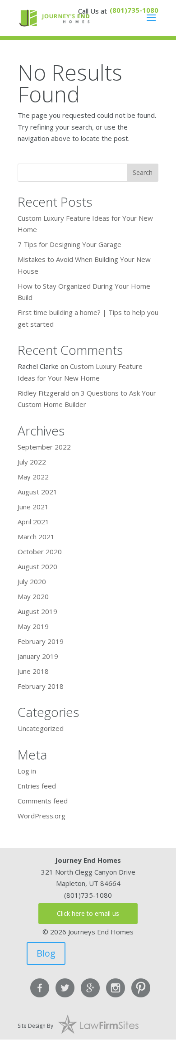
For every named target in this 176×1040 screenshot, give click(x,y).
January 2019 (38, 656)
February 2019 (41, 641)
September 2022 (44, 446)
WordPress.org (41, 815)
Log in (27, 770)
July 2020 (32, 581)
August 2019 (37, 611)
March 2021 (36, 536)
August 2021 (37, 491)
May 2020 (33, 596)
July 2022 (32, 461)
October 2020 (40, 551)
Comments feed (43, 800)
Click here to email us (88, 913)
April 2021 (33, 521)
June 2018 (33, 671)
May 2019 (33, 626)
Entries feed (37, 785)
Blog (46, 953)
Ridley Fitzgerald (43, 392)
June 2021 (33, 506)
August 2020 (37, 566)
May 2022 (33, 476)
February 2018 (41, 686)
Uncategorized (41, 728)
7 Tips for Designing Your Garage (69, 244)
